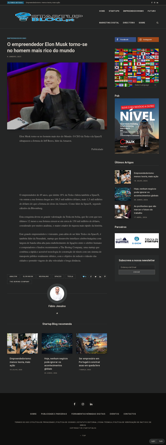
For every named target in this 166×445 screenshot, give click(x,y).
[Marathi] (134, 71)
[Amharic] (126, 50)
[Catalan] (121, 53)
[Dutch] (117, 57)
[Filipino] (134, 57)
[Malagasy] (156, 67)
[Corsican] (143, 53)
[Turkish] (134, 81)
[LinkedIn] (10, 157)
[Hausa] (134, 60)
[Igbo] (121, 64)
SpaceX (95, 234)
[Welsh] (156, 81)
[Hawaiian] (139, 60)
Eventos (114, 414)
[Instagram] (83, 404)
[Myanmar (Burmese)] (143, 71)
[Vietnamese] (152, 81)
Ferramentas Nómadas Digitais (88, 414)
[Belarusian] (148, 50)
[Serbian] (152, 74)
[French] (143, 57)
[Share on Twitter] (96, 276)
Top (84, 436)
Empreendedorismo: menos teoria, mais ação (43, 3)
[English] (121, 57)
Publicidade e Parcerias (54, 414)
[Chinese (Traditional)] (139, 53)
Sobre (142, 23)
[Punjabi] (130, 74)
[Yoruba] (126, 85)
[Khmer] (156, 64)
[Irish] (130, 64)
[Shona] (117, 77)
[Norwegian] (152, 71)
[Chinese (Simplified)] (134, 53)
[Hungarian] (156, 60)
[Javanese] (143, 64)
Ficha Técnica (105, 422)
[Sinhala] (126, 77)
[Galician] (152, 57)
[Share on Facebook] (10, 143)
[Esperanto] (126, 57)
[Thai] (130, 81)
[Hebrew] (143, 60)
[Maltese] (126, 71)
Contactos (130, 414)
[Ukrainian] (139, 81)
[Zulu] (130, 85)
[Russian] (139, 74)
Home (102, 11)
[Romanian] (134, 74)
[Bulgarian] (117, 53)
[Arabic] (130, 50)
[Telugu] (126, 81)
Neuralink (41, 238)
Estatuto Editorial (87, 422)
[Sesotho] (156, 74)
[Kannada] (148, 64)
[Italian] (134, 64)
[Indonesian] (126, 64)
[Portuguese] (126, 74)
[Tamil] (121, 81)
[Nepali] (148, 71)
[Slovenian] (134, 77)
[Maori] (130, 71)
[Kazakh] (152, 64)
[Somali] (139, 77)
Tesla (83, 234)
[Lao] (130, 67)
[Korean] (117, 67)
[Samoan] (143, 74)
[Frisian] (148, 57)
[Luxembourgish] (148, 67)
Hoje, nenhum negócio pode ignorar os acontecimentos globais (146, 192)
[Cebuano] (126, 53)
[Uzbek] (148, 81)
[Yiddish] (121, 85)
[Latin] (134, 67)
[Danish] (156, 53)
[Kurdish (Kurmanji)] (121, 67)
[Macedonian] (152, 67)
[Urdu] (143, 81)
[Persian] (117, 74)
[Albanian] (121, 50)
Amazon (13, 276)
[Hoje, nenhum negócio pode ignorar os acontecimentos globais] (57, 343)
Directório (129, 23)
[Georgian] (156, 57)
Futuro (152, 11)
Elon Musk (28, 276)
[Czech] (152, 53)
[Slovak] (130, 77)
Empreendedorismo (133, 11)
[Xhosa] (117, 85)
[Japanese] (139, 64)
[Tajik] (117, 81)
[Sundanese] (148, 77)
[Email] (10, 164)
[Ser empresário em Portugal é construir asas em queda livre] (91, 343)
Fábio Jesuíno (57, 306)
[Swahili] (152, 77)
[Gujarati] (126, 60)
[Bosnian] (156, 50)
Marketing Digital (109, 23)
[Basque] (143, 50)
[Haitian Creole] (130, 60)
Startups (114, 11)
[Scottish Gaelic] (148, 74)
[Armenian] (134, 50)
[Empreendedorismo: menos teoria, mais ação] (22, 343)
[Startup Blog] (49, 17)
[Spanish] (143, 77)
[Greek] (121, 60)
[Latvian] (139, 67)
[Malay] (117, 71)
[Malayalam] (121, 71)
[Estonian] (130, 57)
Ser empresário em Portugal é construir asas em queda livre (89, 362)
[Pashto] (156, 71)
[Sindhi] (121, 77)
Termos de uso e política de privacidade (35, 422)
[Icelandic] (117, 64)
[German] (117, 60)
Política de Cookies (66, 422)
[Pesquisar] (157, 23)
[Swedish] (156, 77)
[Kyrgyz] (126, 67)
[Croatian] (148, 53)
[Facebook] (74, 404)
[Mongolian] (139, 71)
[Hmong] (152, 60)
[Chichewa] (130, 53)
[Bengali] (152, 50)
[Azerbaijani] (139, 50)
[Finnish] (139, 57)
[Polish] (121, 74)
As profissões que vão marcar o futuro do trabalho (145, 209)
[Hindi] (148, 60)
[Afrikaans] (117, 50)
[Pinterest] (10, 150)
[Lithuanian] (143, 67)
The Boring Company (71, 247)
